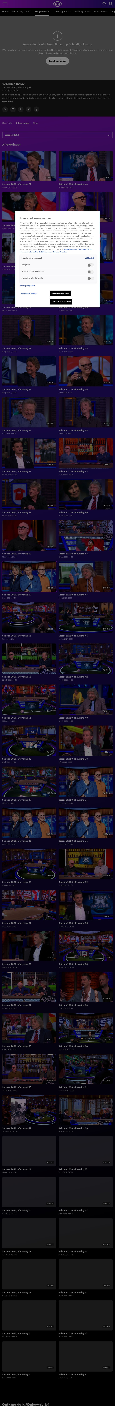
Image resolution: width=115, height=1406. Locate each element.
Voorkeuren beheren (29, 293)
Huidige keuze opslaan (60, 293)
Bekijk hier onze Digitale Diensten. (53, 252)
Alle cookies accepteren (61, 301)
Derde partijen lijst (27, 286)
